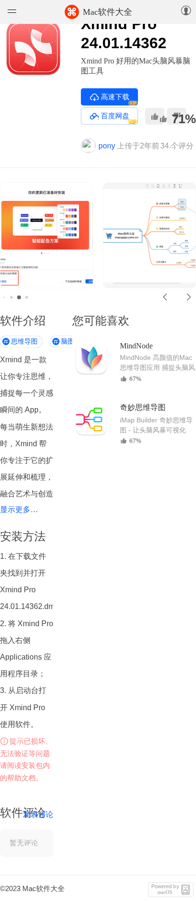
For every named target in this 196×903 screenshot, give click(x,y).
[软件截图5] (57, 235)
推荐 (154, 116)
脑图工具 (74, 341)
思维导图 (24, 341)
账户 (186, 11)
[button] (165, 297)
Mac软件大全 (99, 12)
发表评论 (38, 814)
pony (106, 146)
